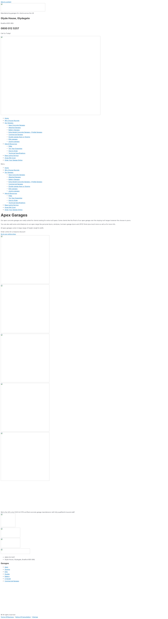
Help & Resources (11, 144)
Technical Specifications (17, 153)
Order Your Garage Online (13, 160)
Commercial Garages (16, 134)
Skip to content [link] (6, 2)
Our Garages (9, 123)
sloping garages (14, 141)
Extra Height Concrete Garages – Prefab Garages (25, 132)
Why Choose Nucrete (12, 120)
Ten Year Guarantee (15, 148)
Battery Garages (14, 130)
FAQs (10, 146)
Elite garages (13, 139)
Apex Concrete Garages (17, 125)
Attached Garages (15, 127)
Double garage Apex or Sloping (19, 137)
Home (7, 118)
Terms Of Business (7, 617)
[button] (84, 164)
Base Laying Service (12, 155)
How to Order (13, 151)
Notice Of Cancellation (23, 617)
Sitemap (35, 617)
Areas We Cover (10, 158)
